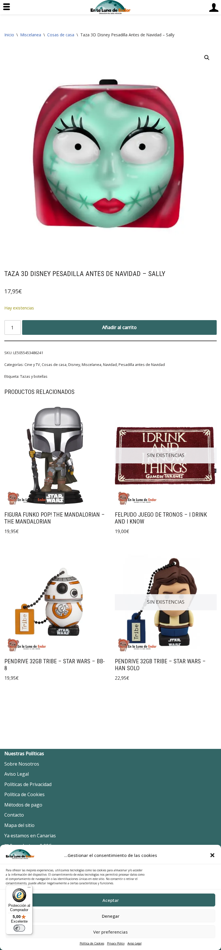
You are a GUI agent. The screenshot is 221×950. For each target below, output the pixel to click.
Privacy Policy (116, 943)
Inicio (9, 34)
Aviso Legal (134, 943)
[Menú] (29, 888)
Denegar (110, 916)
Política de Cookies (92, 943)
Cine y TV (32, 364)
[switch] (19, 928)
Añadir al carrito (119, 327)
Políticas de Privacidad (28, 784)
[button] (212, 855)
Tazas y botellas (33, 376)
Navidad (110, 364)
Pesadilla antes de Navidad (142, 364)
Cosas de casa (60, 34)
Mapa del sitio (19, 825)
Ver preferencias (110, 932)
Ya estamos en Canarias (30, 835)
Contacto (14, 815)
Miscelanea (30, 34)
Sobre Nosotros (21, 764)
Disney (74, 364)
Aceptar (110, 900)
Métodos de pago (23, 805)
